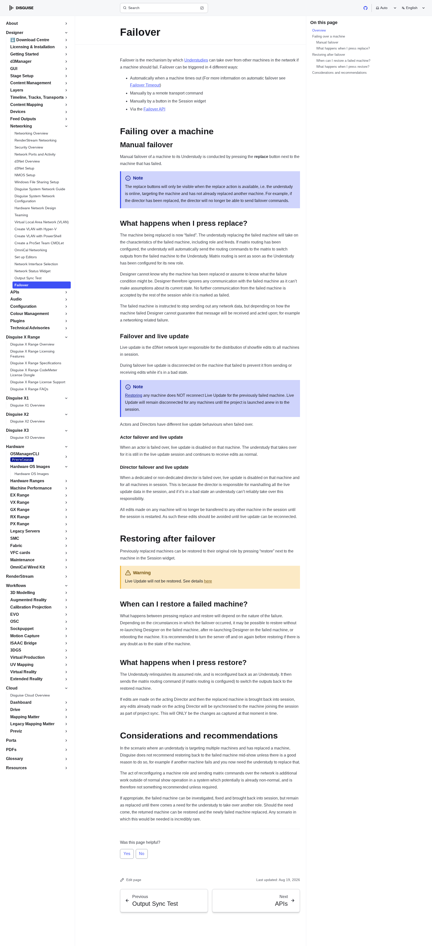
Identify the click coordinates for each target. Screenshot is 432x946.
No (141, 854)
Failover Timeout (145, 85)
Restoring (133, 395)
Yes (127, 854)
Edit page (133, 880)
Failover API (154, 109)
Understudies (196, 60)
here (208, 581)
